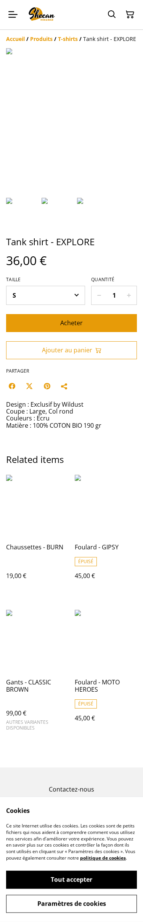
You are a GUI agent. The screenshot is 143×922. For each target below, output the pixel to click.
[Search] (112, 14)
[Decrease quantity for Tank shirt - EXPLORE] (99, 295)
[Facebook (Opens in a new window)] (12, 386)
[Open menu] (13, 14)
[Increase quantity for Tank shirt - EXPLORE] (129, 295)
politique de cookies (103, 858)
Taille (13, 279)
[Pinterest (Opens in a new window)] (47, 386)
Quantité (102, 279)
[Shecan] (41, 15)
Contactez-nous (71, 789)
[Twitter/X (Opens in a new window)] (29, 386)
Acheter (71, 323)
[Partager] (64, 386)
